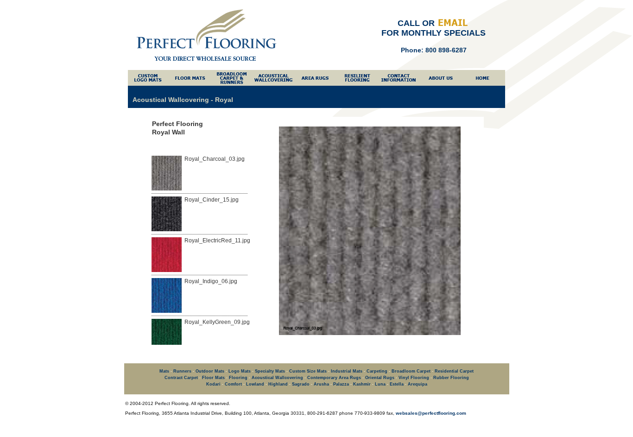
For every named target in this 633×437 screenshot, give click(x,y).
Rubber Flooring (451, 377)
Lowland (255, 384)
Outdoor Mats (210, 371)
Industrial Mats (346, 371)
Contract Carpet (181, 377)
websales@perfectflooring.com (431, 413)
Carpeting (377, 371)
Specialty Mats (270, 371)
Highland (278, 384)
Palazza (341, 384)
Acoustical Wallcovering (277, 377)
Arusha (321, 384)
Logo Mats (239, 371)
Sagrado (301, 384)
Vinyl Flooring (414, 377)
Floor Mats (213, 377)
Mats (164, 371)
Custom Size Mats (308, 371)
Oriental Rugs (379, 377)
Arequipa (417, 384)
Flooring (238, 377)
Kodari (213, 384)
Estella (397, 384)
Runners (182, 371)
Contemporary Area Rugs (334, 377)
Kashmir (362, 384)
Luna (380, 384)
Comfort (233, 384)
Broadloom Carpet (411, 371)
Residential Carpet (454, 371)
